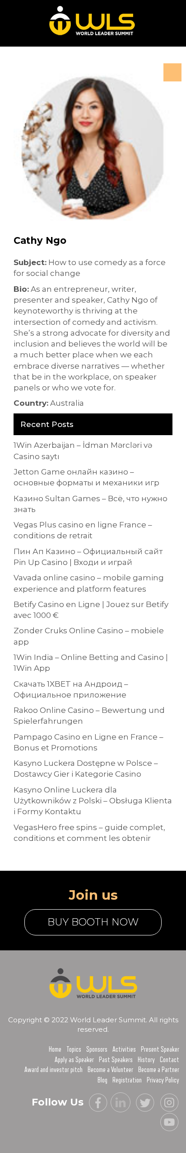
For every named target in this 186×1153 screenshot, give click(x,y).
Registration (127, 1080)
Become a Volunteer (110, 1069)
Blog (102, 1080)
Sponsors (96, 1049)
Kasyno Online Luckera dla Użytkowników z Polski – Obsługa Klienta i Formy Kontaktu (93, 800)
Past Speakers (116, 1059)
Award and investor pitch (53, 1069)
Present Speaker (160, 1049)
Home (55, 1049)
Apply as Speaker (74, 1059)
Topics (73, 1049)
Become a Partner (158, 1069)
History (146, 1059)
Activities (124, 1049)
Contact (169, 1059)
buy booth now (93, 922)
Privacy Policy (163, 1080)
